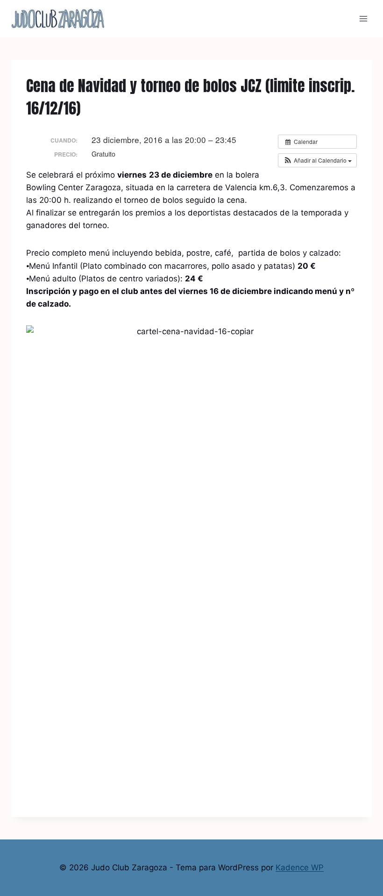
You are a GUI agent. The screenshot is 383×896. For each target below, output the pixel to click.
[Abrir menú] (363, 18)
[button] (317, 160)
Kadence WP (300, 867)
